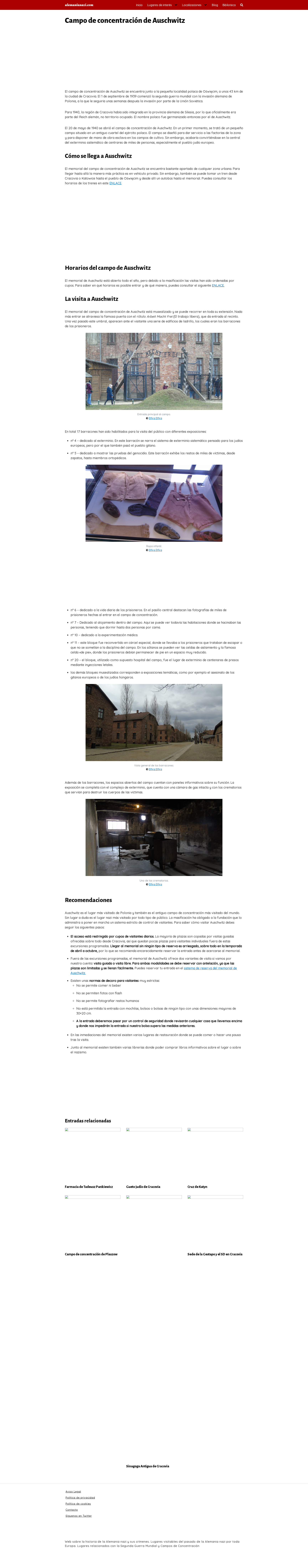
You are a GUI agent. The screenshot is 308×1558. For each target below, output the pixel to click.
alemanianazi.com (79, 5)
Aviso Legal (73, 1491)
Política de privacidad (80, 1497)
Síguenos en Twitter (79, 1515)
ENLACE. (218, 285)
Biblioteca (229, 5)
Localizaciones (191, 5)
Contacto (72, 1509)
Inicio (139, 5)
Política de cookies (78, 1503)
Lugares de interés (159, 5)
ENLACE (115, 183)
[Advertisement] (154, 58)
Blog (215, 5)
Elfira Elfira (155, 418)
